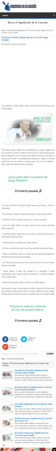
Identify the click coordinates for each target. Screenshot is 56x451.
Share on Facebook (14, 339)
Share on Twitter (32, 339)
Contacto (3, 449)
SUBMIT (50, 354)
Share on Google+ (13, 347)
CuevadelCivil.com (49, 449)
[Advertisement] (28, 75)
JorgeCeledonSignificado (16, 30)
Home (3, 30)
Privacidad (11, 449)
